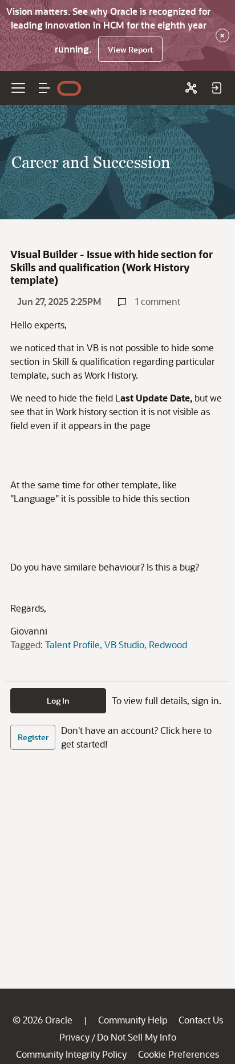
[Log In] (216, 88)
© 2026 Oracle (42, 1020)
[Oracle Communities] (191, 88)
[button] (44, 88)
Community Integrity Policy (71, 1054)
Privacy (74, 1037)
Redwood (168, 645)
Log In (58, 700)
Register (33, 737)
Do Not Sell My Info (136, 1037)
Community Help (132, 1020)
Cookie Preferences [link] (178, 1054)
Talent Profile (72, 645)
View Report (130, 49)
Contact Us (201, 1020)
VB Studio (124, 645)
